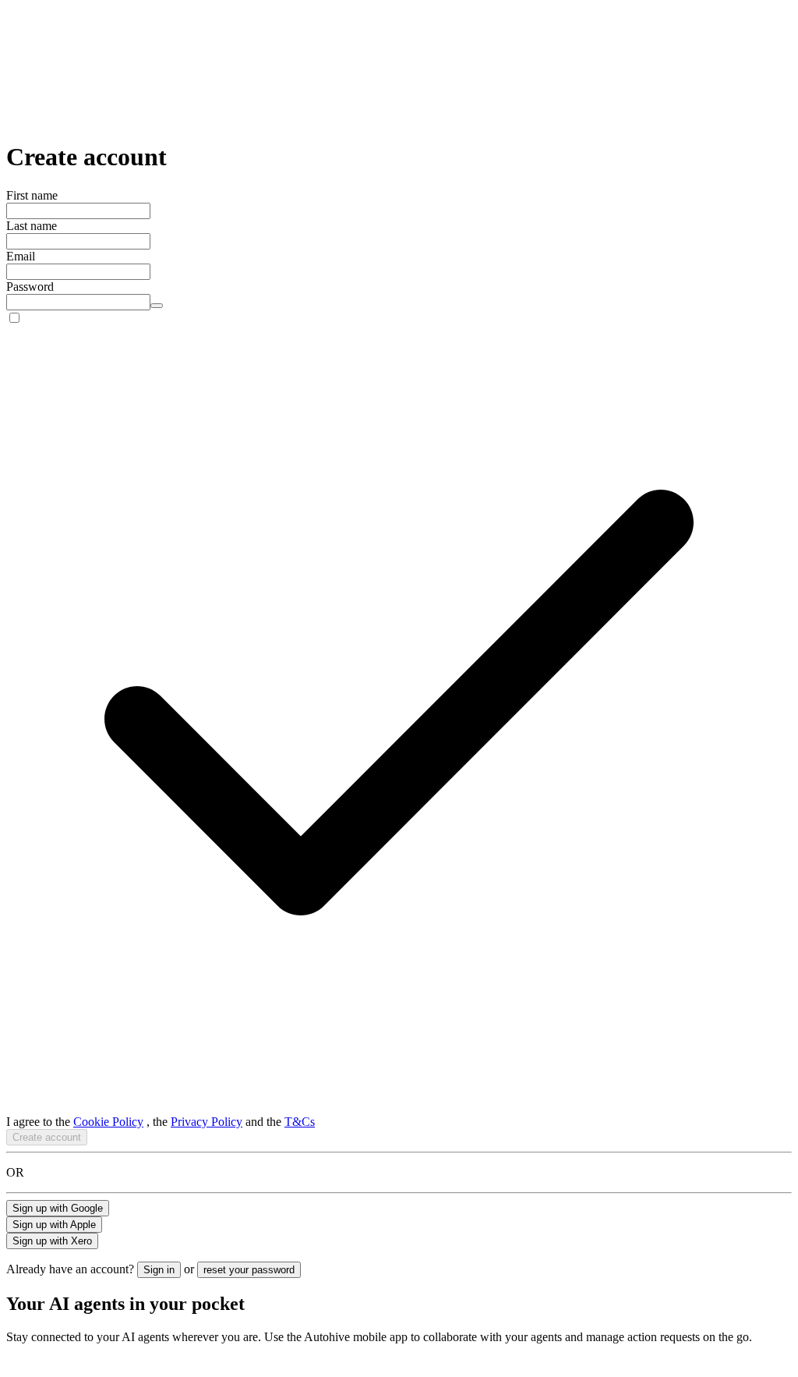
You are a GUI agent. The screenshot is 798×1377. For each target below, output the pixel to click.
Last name (31, 225)
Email (20, 256)
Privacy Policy (206, 1121)
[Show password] (156, 305)
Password (30, 286)
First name (32, 195)
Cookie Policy (108, 1121)
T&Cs (299, 1121)
